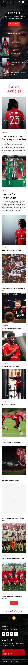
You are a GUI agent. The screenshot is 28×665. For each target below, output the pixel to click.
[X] (11, 634)
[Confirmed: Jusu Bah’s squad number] (5, 42)
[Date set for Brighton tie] (5, 52)
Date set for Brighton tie (16, 53)
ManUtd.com (14, 40)
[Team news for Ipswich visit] (14, 384)
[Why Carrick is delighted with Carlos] (14, 308)
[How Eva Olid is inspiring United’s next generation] (14, 576)
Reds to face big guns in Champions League (13, 558)
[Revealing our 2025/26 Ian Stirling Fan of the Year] (5, 72)
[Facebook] (3, 634)
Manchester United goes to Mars (10, 480)
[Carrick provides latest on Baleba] (14, 346)
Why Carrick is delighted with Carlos (11, 328)
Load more (13, 603)
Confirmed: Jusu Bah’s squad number (13, 643)
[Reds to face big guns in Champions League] (14, 538)
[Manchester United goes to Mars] (14, 460)
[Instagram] (7, 634)
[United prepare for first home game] (14, 422)
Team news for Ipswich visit (9, 404)
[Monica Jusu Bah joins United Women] (5, 62)
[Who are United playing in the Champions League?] (14, 498)
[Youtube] (16, 634)
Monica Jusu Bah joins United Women (12, 250)
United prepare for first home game (11, 442)
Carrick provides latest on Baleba (10, 366)
